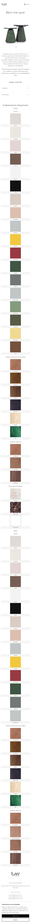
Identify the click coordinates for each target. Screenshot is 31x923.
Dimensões (5, 94)
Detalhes (4, 88)
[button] (15, 88)
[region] (15, 912)
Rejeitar (15, 920)
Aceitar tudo (15, 916)
